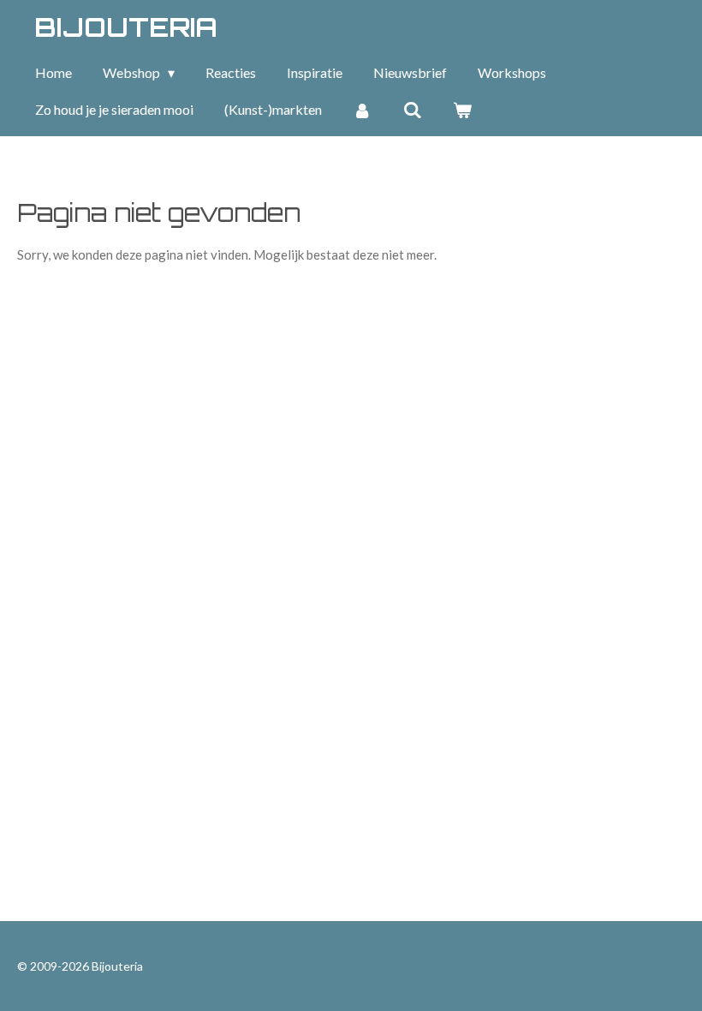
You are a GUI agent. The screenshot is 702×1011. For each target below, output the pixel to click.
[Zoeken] (411, 110)
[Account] (362, 110)
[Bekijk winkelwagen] (462, 110)
